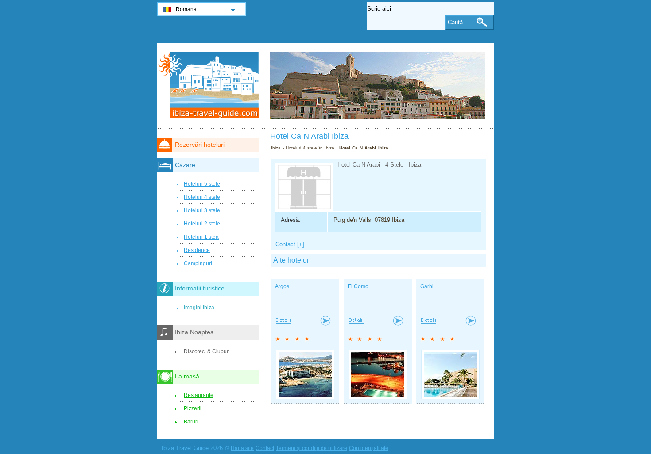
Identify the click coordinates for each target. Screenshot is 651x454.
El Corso (358, 286)
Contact (265, 448)
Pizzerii (193, 408)
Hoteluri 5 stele (202, 184)
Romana (186, 9)
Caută (455, 22)
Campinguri (198, 263)
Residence (197, 250)
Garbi (427, 286)
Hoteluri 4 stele (202, 197)
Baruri (191, 422)
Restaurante (198, 395)
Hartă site (242, 448)
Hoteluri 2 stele (202, 224)
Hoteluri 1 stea (201, 237)
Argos (282, 286)
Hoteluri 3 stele (202, 210)
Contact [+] (289, 244)
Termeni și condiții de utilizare (311, 448)
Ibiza (276, 147)
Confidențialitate (368, 448)
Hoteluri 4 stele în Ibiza (310, 147)
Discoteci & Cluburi (207, 351)
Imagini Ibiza (199, 308)
